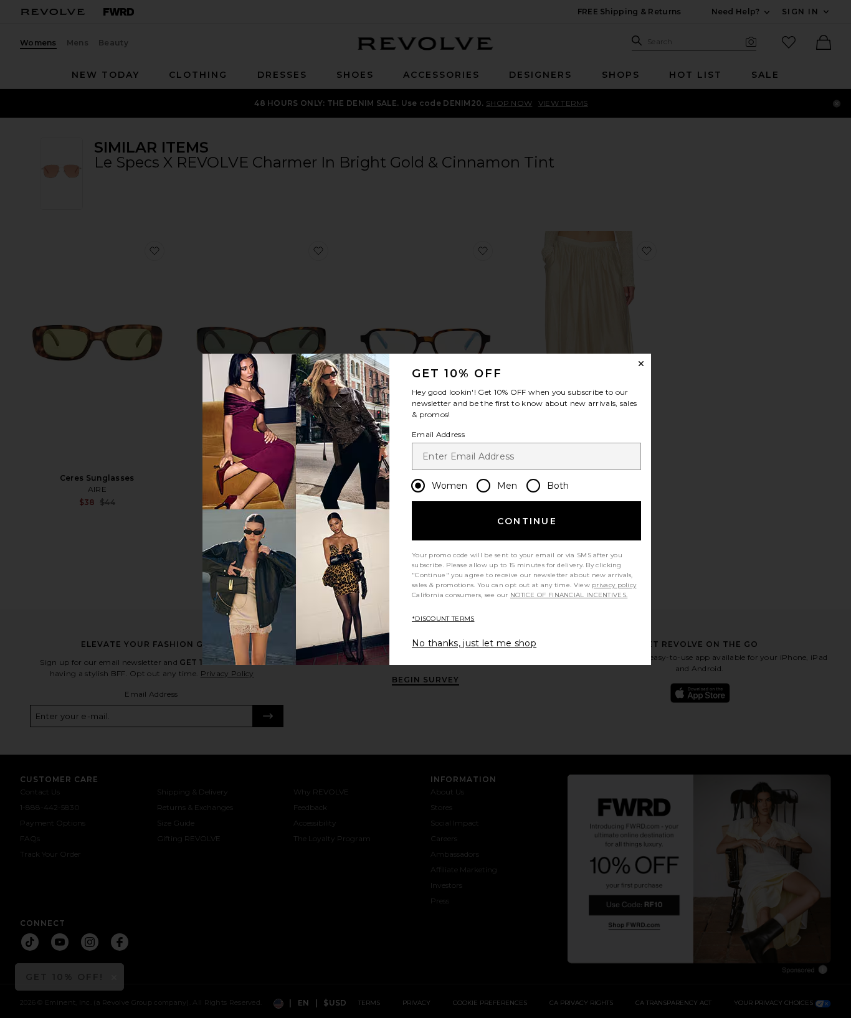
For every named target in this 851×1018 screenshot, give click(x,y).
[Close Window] (641, 364)
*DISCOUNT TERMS (443, 619)
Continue (527, 521)
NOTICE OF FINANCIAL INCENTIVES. (568, 595)
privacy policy (614, 585)
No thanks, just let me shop (474, 643)
